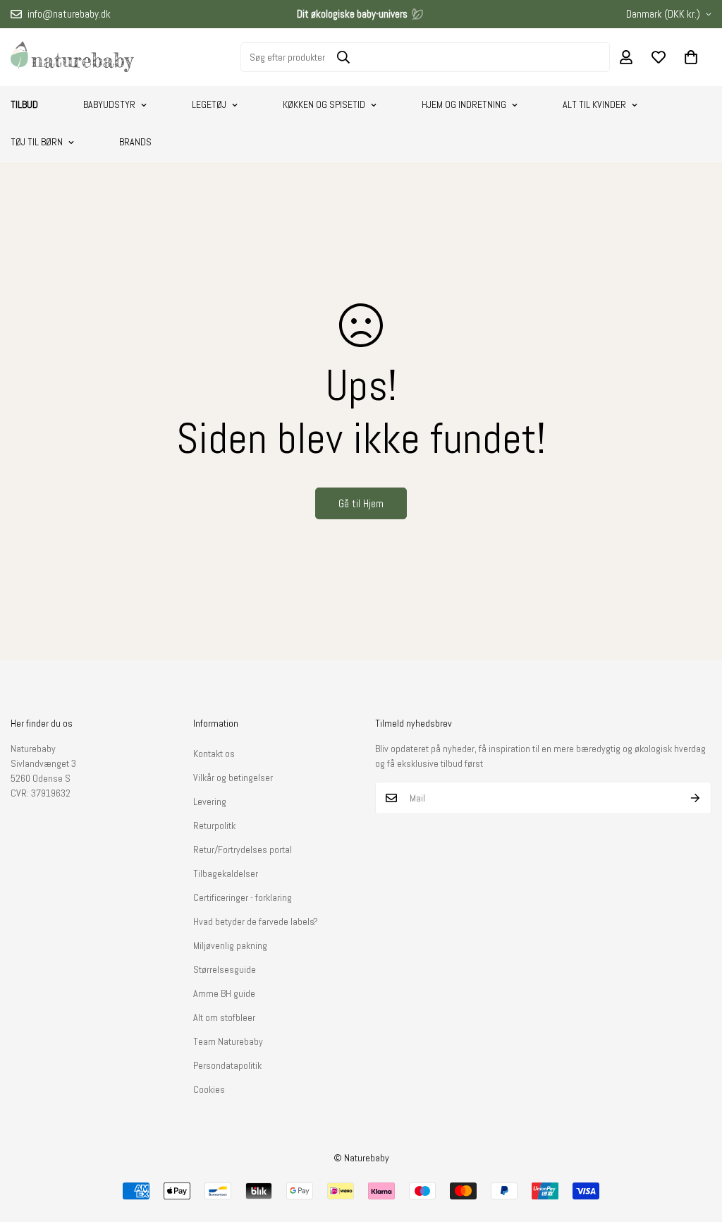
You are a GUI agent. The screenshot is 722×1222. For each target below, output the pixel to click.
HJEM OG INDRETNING (464, 104)
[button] (691, 57)
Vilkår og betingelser (233, 777)
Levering (209, 801)
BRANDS (135, 141)
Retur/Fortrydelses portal (242, 849)
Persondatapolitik (227, 1065)
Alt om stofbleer (224, 1017)
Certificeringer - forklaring (242, 897)
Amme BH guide (224, 993)
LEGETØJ (209, 104)
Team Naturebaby (228, 1041)
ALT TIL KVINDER (594, 104)
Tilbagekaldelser (225, 873)
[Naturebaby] (72, 57)
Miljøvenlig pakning (230, 945)
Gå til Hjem (361, 503)
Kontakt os (214, 753)
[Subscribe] (695, 798)
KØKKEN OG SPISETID (324, 104)
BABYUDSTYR (109, 104)
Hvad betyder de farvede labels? (255, 921)
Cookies (209, 1089)
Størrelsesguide (224, 969)
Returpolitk (214, 825)
